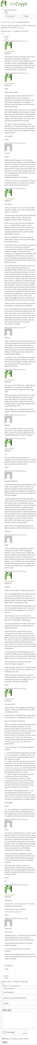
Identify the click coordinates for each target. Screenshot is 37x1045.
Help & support (11, 22)
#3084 (20, 535)
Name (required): (9, 992)
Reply (25, 41)
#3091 (20, 688)
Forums (3, 22)
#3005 (20, 415)
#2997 (20, 143)
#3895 (22, 884)
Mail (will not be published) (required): (15, 998)
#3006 (20, 438)
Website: (6, 1003)
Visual (4, 1010)
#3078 (20, 471)
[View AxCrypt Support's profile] (8, 49)
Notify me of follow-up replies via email (16, 1039)
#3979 (22, 918)
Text (9, 1010)
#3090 (20, 571)
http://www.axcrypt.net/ (16, 741)
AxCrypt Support (10, 51)
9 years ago (20, 28)
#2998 (20, 188)
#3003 (20, 327)
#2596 (22, 73)
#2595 (22, 41)
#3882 (22, 819)
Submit (5, 1042)
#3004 (20, 369)
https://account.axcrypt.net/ (13, 911)
